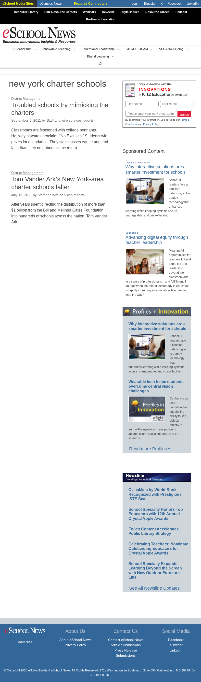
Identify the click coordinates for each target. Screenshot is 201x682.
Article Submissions (126, 645)
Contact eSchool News (125, 640)
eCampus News (50, 3)
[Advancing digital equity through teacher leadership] (145, 272)
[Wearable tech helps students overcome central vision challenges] (146, 419)
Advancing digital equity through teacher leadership (157, 240)
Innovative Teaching (56, 49)
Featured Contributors (90, 3)
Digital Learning (98, 56)
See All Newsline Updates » (156, 588)
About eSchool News (75, 640)
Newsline (108, 12)
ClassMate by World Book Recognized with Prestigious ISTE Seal (155, 494)
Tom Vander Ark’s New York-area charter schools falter (57, 182)
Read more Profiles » (150, 448)
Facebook (176, 640)
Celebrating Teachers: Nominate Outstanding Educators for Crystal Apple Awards (158, 548)
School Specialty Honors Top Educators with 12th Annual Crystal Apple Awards (155, 514)
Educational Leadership (98, 49)
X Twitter (176, 645)
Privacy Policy (150, 124)
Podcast (181, 12)
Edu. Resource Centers (60, 12)
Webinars (89, 12)
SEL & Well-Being (171, 49)
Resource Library (26, 12)
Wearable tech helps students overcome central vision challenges (156, 386)
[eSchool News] (39, 35)
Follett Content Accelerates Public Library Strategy (153, 531)
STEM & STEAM (137, 49)
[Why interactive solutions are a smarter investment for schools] (145, 202)
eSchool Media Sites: (18, 3)
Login (135, 3)
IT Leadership (22, 49)
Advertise (25, 642)
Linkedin (175, 650)
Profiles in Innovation (100, 19)
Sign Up (184, 114)
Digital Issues (130, 12)
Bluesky (150, 3)
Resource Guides (157, 12)
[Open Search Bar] (100, 64)
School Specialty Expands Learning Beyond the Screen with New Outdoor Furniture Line (155, 571)
